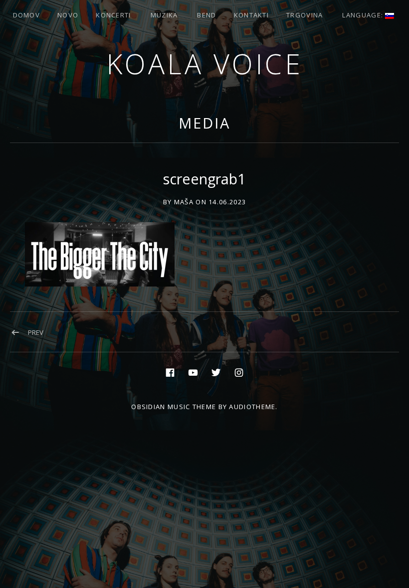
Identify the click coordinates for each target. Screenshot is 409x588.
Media (204, 123)
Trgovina (304, 14)
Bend (206, 14)
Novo (67, 14)
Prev (35, 332)
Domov (26, 14)
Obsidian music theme (173, 406)
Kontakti (251, 14)
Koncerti (113, 14)
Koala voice (204, 63)
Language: (363, 14)
